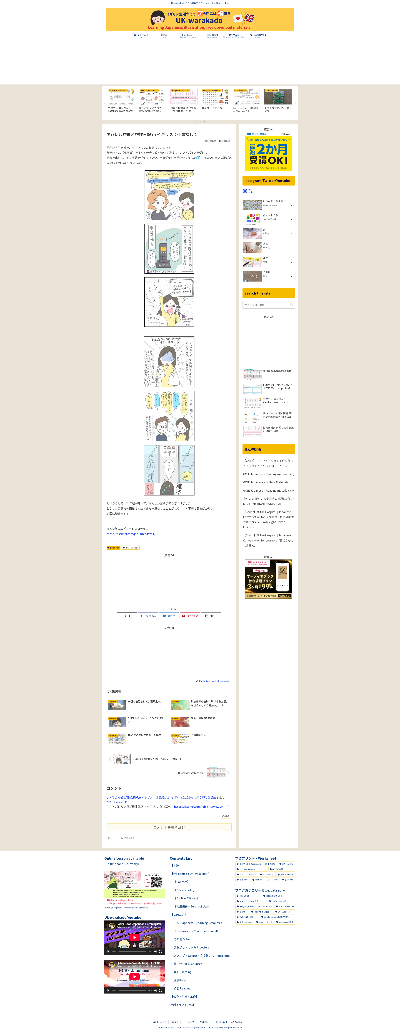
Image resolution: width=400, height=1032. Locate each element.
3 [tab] (204, 121)
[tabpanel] (122, 102)
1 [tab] (195, 121)
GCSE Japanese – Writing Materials (265, 482)
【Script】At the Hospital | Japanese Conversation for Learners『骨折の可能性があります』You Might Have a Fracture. (268, 519)
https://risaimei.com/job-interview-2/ (198, 806)
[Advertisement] (200, 62)
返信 (227, 816)
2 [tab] (200, 121)
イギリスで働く (132, 547)
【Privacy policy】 (185, 890)
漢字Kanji (180, 980)
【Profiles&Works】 (186, 898)
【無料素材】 (205, 1022)
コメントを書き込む (169, 827)
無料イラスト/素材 (182, 1005)
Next (295, 102)
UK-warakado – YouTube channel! (196, 931)
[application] (134, 937)
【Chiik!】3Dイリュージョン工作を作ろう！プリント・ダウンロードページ (268, 463)
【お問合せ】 (240, 1022)
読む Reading (182, 988)
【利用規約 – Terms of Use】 (192, 906)
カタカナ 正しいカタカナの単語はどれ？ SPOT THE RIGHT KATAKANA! (268, 501)
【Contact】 (182, 882)
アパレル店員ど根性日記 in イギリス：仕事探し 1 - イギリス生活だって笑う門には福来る (163, 797)
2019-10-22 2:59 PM (117, 801)
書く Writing (183, 972)
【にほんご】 (178, 915)
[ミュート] (155, 951)
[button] (211, 615)
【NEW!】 (176, 865)
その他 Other (182, 939)
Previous (104, 102)
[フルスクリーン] (160, 951)
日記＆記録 (115, 547)
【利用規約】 (221, 1022)
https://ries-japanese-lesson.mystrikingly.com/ (126, 907)
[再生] (108, 951)
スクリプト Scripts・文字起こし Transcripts (202, 955)
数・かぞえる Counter (188, 964)
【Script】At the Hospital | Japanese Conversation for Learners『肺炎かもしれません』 (268, 540)
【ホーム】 (161, 1022)
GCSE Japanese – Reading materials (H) (268, 474)
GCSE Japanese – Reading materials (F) (268, 490)
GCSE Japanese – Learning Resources (198, 923)
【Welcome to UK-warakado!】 (190, 874)
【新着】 (174, 1022)
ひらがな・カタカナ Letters (191, 947)
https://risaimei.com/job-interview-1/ (131, 534)
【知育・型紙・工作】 (184, 996)
